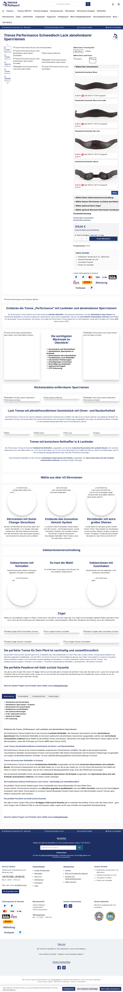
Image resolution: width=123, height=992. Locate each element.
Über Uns (38, 877)
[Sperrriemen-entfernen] (7, 64)
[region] (36, 64)
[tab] (9, 696)
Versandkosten (56, 979)
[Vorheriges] (7, 45)
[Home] (3, 11)
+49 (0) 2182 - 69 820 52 (13, 876)
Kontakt (68, 870)
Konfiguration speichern (82, 220)
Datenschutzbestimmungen (49, 855)
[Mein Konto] (113, 4)
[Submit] (79, 847)
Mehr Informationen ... (9, 990)
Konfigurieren (69, 989)
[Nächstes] (7, 83)
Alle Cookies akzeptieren (110, 989)
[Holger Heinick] (115, 38)
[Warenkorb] (118, 4)
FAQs (36, 886)
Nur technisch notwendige (87, 989)
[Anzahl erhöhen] (87, 238)
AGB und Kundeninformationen (76, 873)
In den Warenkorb (103, 239)
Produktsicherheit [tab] (38, 696)
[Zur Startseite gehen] (12, 4)
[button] (41, 47)
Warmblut (78, 51)
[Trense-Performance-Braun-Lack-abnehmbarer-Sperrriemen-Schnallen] (7, 71)
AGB (80, 855)
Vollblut (88, 51)
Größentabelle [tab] (23, 696)
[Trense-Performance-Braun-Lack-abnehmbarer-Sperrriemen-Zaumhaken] (7, 57)
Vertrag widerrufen (10, 891)
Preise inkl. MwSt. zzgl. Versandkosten (87, 230)
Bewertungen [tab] (54, 696)
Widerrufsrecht (70, 882)
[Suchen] (88, 4)
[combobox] (64, 4)
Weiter (115, 193)
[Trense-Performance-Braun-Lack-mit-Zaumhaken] (7, 49)
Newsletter (38, 873)
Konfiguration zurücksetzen (83, 218)
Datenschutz (39, 880)
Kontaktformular (21, 885)
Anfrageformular (60, 686)
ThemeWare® (81, 981)
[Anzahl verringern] (77, 238)
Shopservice (68, 867)
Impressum (38, 883)
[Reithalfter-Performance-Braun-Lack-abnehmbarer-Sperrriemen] (7, 78)
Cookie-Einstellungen (42, 870)
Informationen (39, 867)
